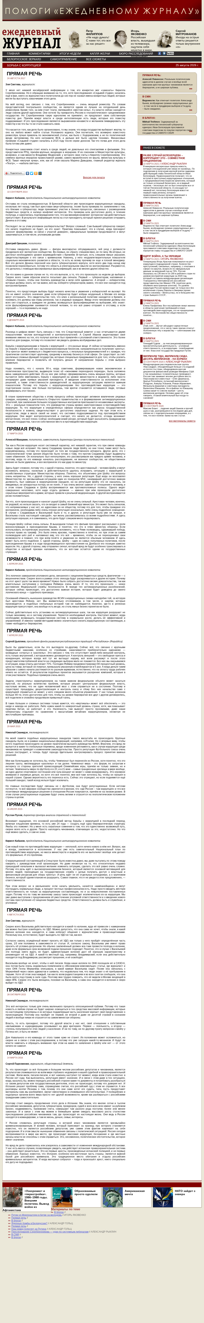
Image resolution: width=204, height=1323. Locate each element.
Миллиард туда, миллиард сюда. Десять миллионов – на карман (165, 357)
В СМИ (147, 220)
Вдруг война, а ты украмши (162, 256)
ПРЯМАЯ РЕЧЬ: (151, 75)
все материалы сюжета (182, 421)
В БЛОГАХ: (148, 118)
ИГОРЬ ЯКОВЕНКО (172, 259)
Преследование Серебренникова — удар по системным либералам (49, 1231)
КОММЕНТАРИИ (39, 53)
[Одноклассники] (36, 173)
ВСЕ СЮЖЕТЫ (96, 59)
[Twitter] (32, 173)
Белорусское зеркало (24, 59)
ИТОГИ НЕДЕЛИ (70, 53)
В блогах (149, 238)
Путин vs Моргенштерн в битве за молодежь (36, 1215)
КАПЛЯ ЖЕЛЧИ (100, 53)
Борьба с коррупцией (24, 65)
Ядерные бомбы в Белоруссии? (29, 1223)
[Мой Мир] (40, 173)
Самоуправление (63, 59)
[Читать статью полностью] (167, 88)
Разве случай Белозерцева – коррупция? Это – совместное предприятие (164, 158)
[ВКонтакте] (28, 173)
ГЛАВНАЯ (13, 53)
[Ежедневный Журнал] (31, 47)
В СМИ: (146, 96)
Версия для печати (94, 177)
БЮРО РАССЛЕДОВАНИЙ (136, 53)
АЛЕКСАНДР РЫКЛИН (174, 163)
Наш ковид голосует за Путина (28, 1229)
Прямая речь (152, 203)
